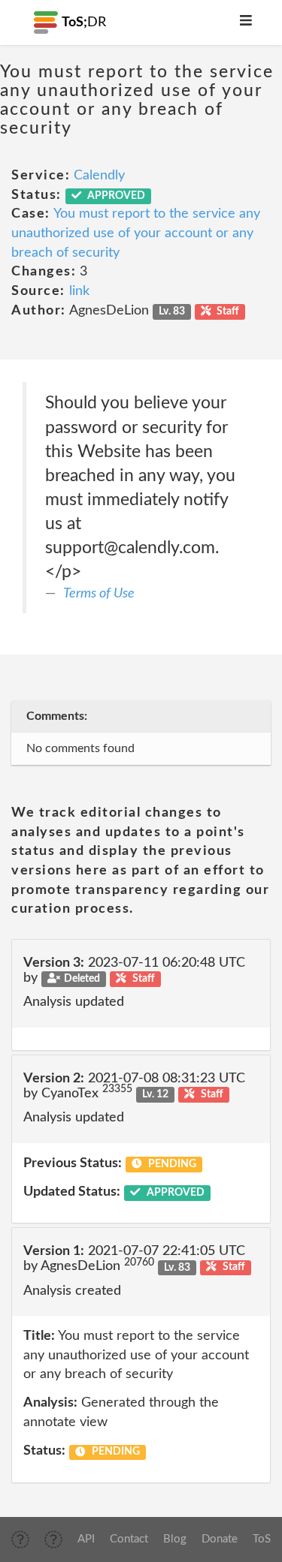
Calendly (99, 175)
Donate (220, 1539)
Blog (174, 1539)
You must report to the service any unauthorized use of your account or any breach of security (135, 233)
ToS (262, 1539)
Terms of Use (99, 593)
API (86, 1539)
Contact (129, 1539)
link (79, 291)
